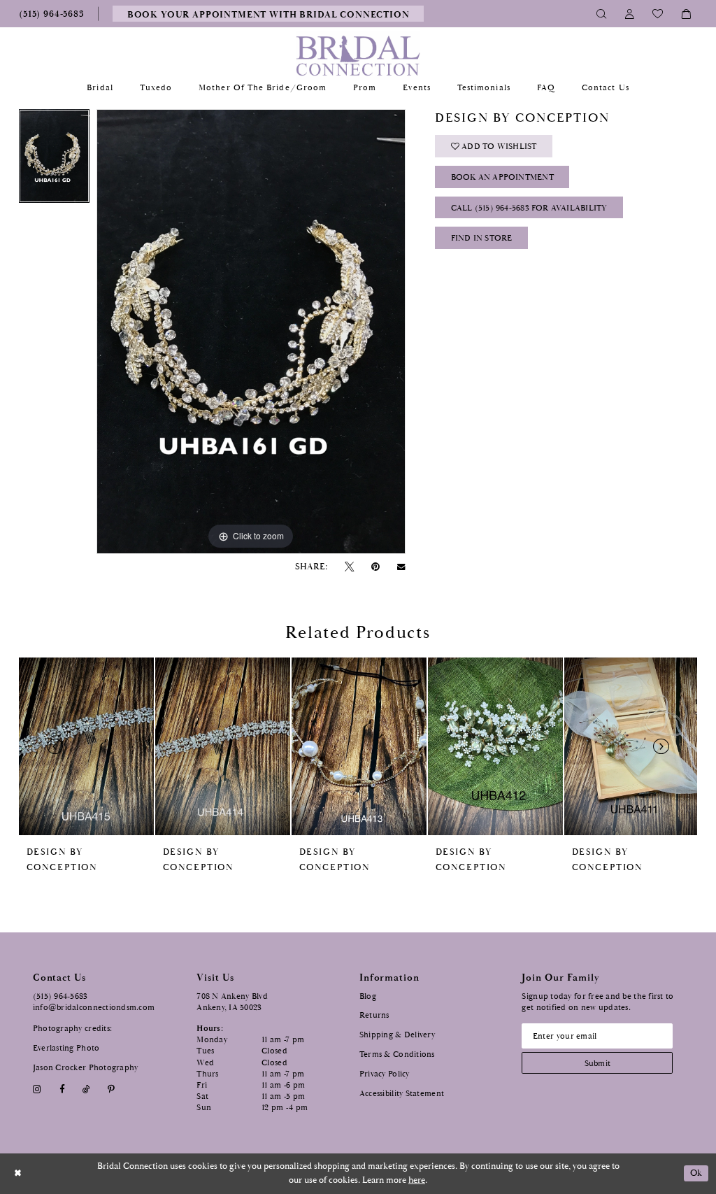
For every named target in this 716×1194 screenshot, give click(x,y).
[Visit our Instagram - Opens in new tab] (37, 1089)
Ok (696, 1173)
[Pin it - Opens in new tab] (375, 567)
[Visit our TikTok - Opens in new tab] (86, 1089)
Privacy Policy (384, 1074)
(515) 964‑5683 (60, 996)
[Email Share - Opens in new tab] (401, 567)
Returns (374, 1015)
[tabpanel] (54, 160)
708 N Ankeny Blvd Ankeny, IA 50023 (232, 1002)
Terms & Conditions (397, 1054)
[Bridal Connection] (358, 55)
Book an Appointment (502, 177)
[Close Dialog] (18, 1173)
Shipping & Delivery (397, 1035)
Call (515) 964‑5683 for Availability (529, 208)
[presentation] (86, 746)
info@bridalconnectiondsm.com (94, 1007)
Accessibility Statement (401, 1093)
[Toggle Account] (630, 13)
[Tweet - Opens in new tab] (349, 567)
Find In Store (482, 238)
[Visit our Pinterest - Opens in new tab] (111, 1089)
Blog (367, 996)
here (416, 1180)
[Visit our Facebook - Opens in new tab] (62, 1089)
